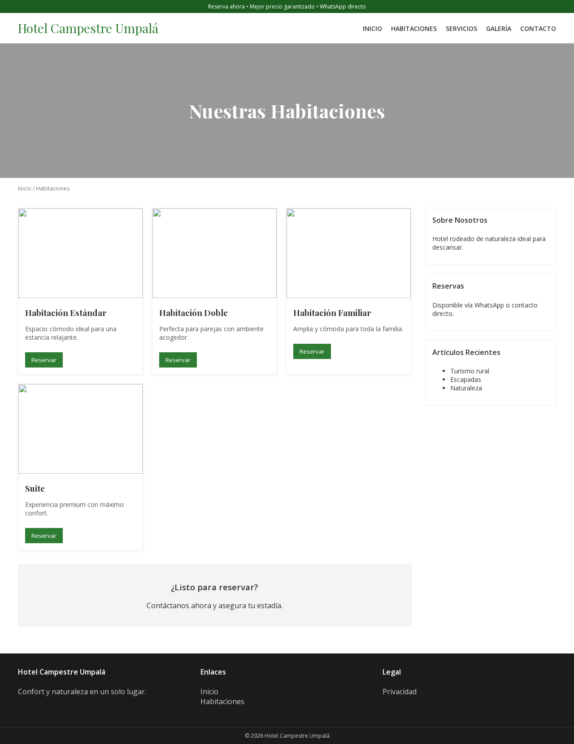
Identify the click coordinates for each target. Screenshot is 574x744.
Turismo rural (469, 371)
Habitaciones (414, 28)
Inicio (372, 28)
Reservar (44, 360)
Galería (498, 28)
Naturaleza (466, 388)
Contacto (538, 28)
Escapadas (465, 379)
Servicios (461, 28)
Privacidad (400, 691)
